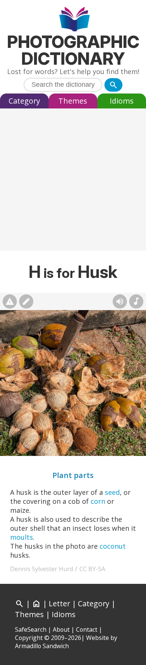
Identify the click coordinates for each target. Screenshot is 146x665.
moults (21, 537)
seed (112, 492)
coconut (113, 546)
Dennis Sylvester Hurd (41, 569)
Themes (72, 101)
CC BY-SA (92, 569)
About (61, 629)
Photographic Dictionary (73, 50)
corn (98, 501)
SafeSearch (30, 629)
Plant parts (73, 475)
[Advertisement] (73, 181)
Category (24, 101)
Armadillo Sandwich (42, 646)
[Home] (73, 20)
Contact (86, 629)
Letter (59, 603)
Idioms (122, 101)
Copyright (29, 638)
